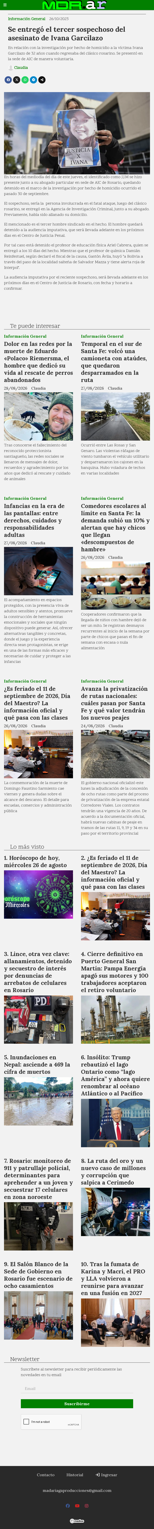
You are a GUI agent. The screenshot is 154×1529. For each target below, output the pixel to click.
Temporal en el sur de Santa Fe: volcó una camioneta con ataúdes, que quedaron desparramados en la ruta (114, 362)
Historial (75, 1474)
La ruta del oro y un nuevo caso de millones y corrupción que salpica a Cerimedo (113, 1171)
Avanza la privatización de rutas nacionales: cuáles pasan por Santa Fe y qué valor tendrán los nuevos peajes (114, 703)
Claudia (21, 68)
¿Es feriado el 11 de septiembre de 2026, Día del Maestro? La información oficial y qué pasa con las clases (37, 703)
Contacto (46, 1474)
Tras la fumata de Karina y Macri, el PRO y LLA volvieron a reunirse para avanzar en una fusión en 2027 (113, 1278)
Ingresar (108, 1474)
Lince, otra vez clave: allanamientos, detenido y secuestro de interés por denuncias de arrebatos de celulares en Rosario (38, 972)
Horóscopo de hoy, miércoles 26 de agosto (35, 861)
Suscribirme (77, 1403)
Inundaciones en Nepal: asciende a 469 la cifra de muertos (37, 1064)
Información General (26, 19)
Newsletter (25, 1359)
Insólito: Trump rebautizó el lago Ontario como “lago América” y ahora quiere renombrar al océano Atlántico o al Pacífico (115, 1075)
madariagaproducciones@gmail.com (77, 1490)
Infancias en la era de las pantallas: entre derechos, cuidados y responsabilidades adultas (34, 520)
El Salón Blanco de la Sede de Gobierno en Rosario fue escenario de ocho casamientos (38, 1274)
